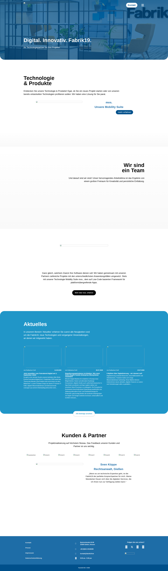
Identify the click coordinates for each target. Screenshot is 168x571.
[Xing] (143, 547)
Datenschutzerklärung (33, 558)
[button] (25, 492)
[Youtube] (137, 547)
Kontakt (28, 543)
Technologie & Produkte (39, 80)
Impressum (29, 553)
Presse (28, 548)
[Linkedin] (126, 547)
